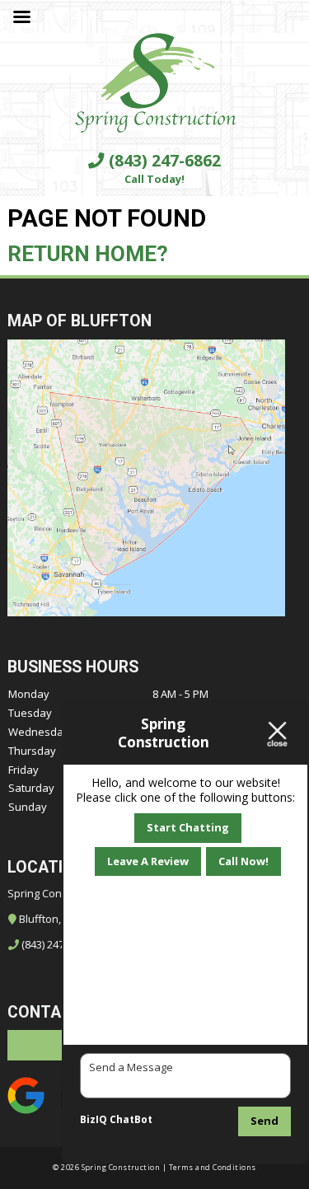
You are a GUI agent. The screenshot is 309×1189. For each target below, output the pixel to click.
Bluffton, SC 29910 (62, 918)
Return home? (87, 253)
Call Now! (243, 861)
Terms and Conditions (212, 1167)
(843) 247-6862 (163, 161)
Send (264, 1120)
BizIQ (93, 1119)
